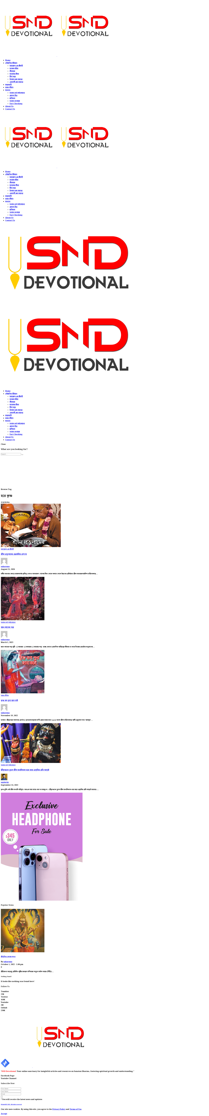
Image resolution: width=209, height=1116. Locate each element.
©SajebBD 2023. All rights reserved (11, 1104)
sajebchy (5, 782)
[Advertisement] (104, 472)
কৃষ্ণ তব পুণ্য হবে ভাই (9, 700)
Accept (4, 1113)
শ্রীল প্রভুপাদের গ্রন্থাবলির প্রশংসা (14, 554)
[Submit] (22, 454)
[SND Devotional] (57, 56)
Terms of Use (75, 1109)
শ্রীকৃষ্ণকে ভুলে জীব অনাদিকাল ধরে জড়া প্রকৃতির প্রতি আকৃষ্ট (25, 770)
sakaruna (5, 566)
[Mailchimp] (2, 1097)
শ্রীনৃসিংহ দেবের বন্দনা (8, 956)
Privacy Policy (58, 1109)
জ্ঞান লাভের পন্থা (7, 627)
